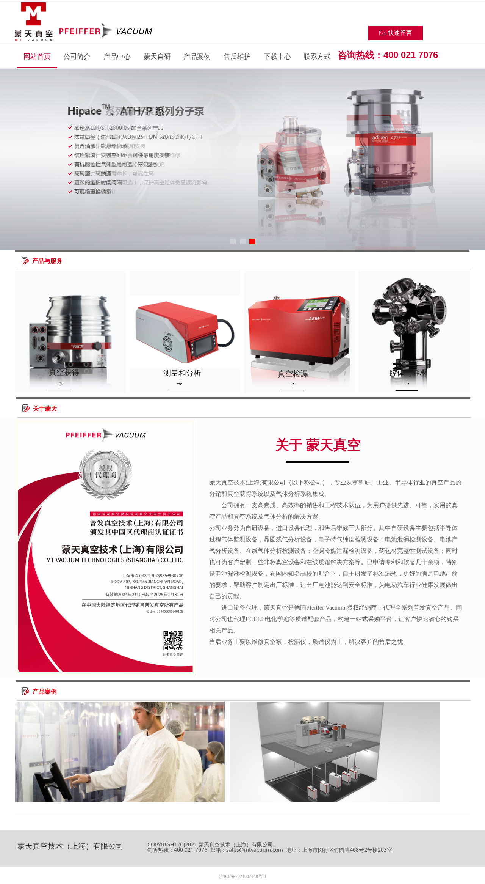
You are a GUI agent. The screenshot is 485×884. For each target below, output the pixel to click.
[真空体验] (335, 752)
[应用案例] (120, 752)
